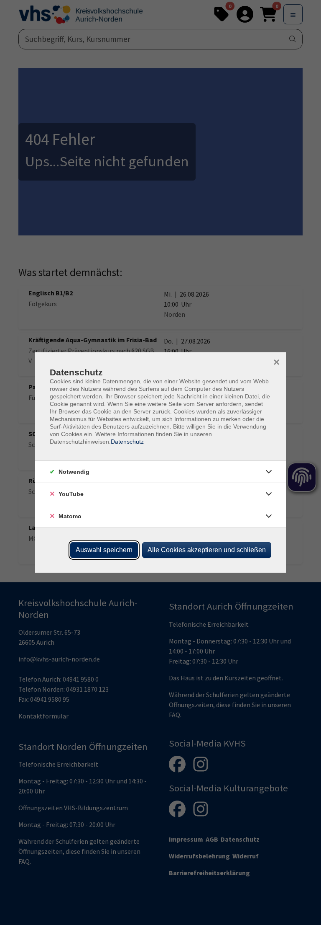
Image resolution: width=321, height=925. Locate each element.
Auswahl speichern (104, 549)
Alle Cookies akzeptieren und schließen (207, 549)
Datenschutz (127, 441)
